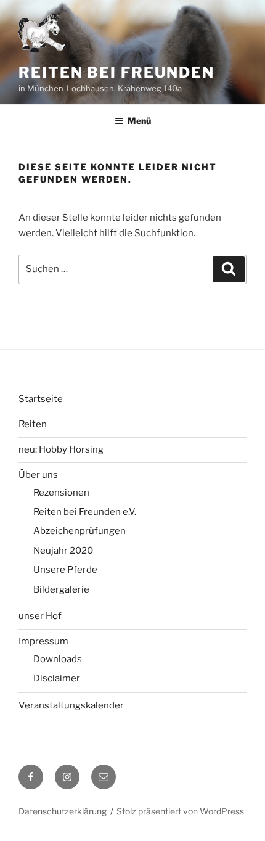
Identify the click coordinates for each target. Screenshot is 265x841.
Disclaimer (56, 678)
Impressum (43, 641)
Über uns (38, 474)
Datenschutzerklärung (62, 811)
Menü (139, 120)
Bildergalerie (61, 589)
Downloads (57, 659)
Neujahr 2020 (63, 550)
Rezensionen (61, 492)
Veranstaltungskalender (71, 705)
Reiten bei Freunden (116, 72)
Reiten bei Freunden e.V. (84, 511)
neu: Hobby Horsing (61, 449)
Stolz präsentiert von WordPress (180, 811)
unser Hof (40, 616)
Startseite (40, 398)
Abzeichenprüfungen (79, 530)
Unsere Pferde (65, 569)
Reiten (32, 424)
